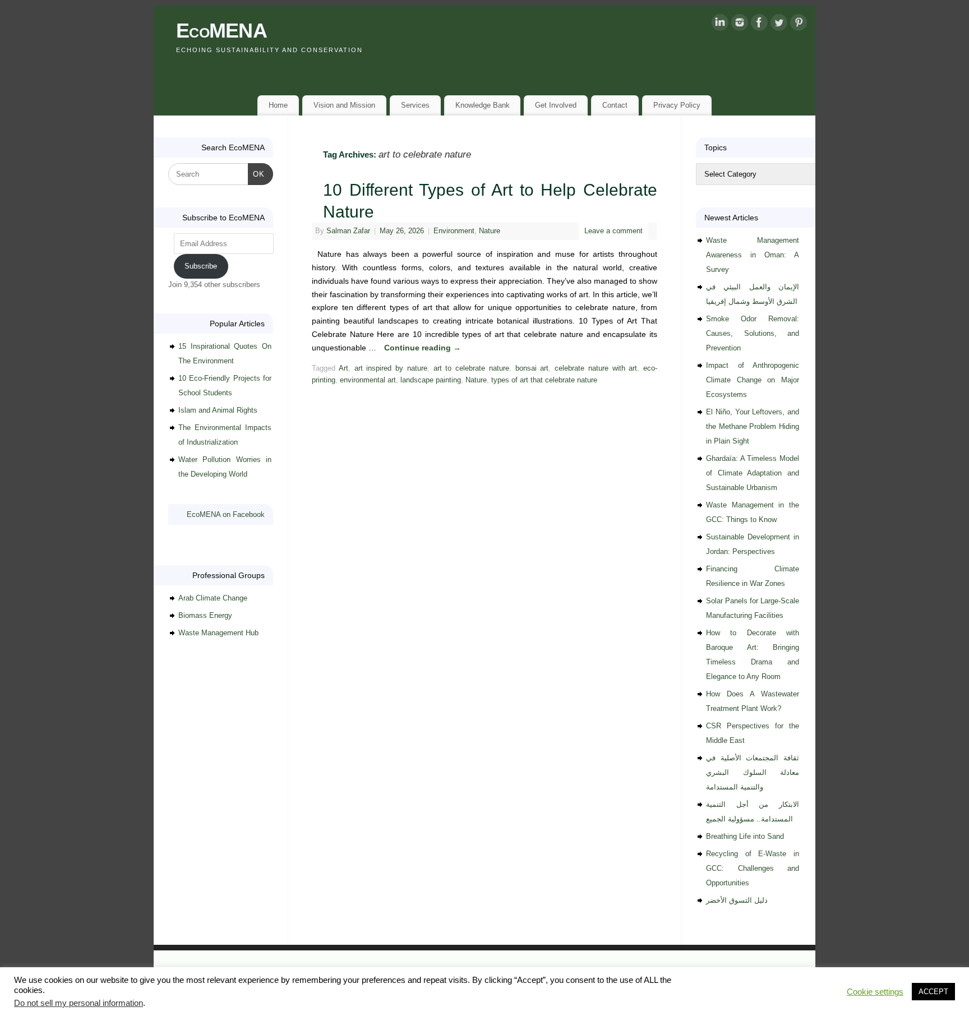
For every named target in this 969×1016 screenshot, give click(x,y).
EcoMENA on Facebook (226, 514)
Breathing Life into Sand (745, 836)
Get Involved (555, 105)
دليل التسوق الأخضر (737, 900)
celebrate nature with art (596, 368)
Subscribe (200, 266)
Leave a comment (613, 231)
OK (256, 173)
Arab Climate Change (212, 598)
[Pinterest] (798, 24)
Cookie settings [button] (875, 991)
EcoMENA (221, 30)
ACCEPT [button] (933, 991)
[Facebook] (759, 24)
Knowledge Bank (482, 105)
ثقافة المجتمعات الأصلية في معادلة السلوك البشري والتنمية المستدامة (752, 772)
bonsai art (532, 368)
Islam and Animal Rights (217, 410)
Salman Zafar (348, 231)
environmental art (368, 380)
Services (415, 105)
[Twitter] (778, 24)
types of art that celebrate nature (544, 380)
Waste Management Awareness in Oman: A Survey (752, 255)
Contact (614, 105)
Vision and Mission (344, 105)
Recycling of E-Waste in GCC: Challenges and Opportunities (752, 868)
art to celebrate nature (471, 368)
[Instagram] (739, 24)
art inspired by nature (390, 368)
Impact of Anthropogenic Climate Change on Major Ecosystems (752, 380)
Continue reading (422, 347)
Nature (489, 231)
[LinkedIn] (720, 24)
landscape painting (430, 380)
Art (343, 368)
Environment (453, 231)
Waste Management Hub (218, 633)
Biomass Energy (205, 615)
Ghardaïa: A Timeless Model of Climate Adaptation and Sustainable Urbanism (752, 473)
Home (278, 105)
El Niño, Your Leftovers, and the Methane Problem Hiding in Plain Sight (752, 426)
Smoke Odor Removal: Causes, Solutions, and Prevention (752, 333)
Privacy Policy (676, 105)
